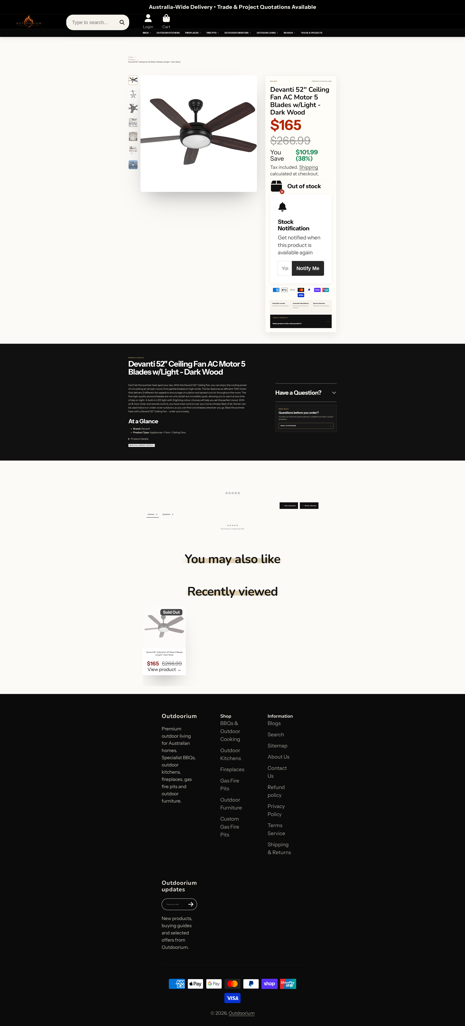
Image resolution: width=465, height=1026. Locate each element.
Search (276, 734)
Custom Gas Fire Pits (229, 827)
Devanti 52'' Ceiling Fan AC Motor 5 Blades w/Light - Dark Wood (164, 640)
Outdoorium (242, 1013)
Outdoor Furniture (231, 804)
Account (148, 21)
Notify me (307, 268)
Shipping (308, 167)
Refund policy (276, 791)
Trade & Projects (311, 32)
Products (131, 59)
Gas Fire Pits (229, 784)
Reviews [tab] (151, 514)
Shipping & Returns (279, 848)
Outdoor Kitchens (230, 754)
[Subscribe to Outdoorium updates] (191, 904)
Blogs (274, 723)
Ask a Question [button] (290, 506)
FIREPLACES (191, 32)
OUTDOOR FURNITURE (237, 32)
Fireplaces (232, 769)
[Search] (122, 22)
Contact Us (277, 772)
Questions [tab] (166, 514)
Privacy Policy (276, 810)
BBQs (146, 32)
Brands (288, 32)
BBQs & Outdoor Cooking (230, 731)
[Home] (28, 21)
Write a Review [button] (310, 506)
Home (130, 57)
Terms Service (276, 829)
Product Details (139, 438)
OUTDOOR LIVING (266, 32)
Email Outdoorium (306, 426)
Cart (166, 21)
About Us (278, 757)
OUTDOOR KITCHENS (168, 32)
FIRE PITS (212, 32)
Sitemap (277, 745)
